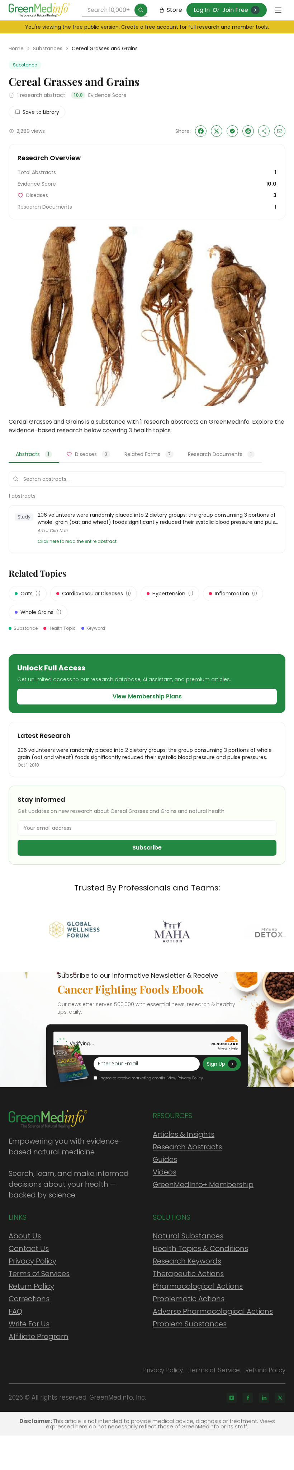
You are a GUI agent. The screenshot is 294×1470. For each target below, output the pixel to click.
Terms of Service (214, 1370)
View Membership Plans (147, 696)
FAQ (15, 1311)
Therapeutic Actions (188, 1274)
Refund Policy (265, 1370)
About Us (25, 1236)
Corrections (29, 1299)
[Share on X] (216, 131)
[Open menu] (278, 10)
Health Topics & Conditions (200, 1248)
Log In (202, 10)
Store (174, 10)
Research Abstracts (187, 1147)
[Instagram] (231, 1397)
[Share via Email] (279, 131)
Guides (165, 1159)
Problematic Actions (188, 1299)
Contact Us (29, 1248)
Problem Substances (190, 1324)
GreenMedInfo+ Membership (203, 1185)
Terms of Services (39, 1274)
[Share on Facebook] (201, 131)
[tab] (34, 454)
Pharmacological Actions (198, 1286)
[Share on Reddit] (248, 131)
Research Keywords (187, 1261)
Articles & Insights (183, 1134)
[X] (280, 1397)
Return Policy (31, 1286)
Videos (164, 1172)
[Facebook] (247, 1397)
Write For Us (29, 1324)
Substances (47, 48)
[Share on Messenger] (232, 131)
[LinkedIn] (264, 1397)
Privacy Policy (32, 1261)
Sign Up (216, 1063)
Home (16, 48)
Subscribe (147, 847)
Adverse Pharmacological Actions (213, 1311)
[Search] (140, 10)
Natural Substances (188, 1236)
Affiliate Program (38, 1336)
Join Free (235, 10)
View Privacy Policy (185, 1078)
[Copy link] (264, 131)
